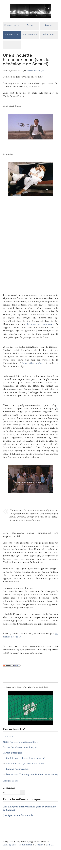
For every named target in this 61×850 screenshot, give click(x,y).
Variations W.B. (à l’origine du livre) (25, 763)
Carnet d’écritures (12, 752)
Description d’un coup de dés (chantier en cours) (32, 774)
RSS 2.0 (50, 844)
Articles (48, 25)
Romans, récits (11, 25)
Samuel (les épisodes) (17, 769)
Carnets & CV (12, 34)
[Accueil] (30, 10)
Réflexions (48, 34)
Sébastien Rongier (36, 70)
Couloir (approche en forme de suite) (25, 758)
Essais (30, 25)
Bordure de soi (10, 780)
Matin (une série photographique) (20, 742)
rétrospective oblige (31, 363)
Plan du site (9, 844)
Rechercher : (9, 787)
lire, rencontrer (30, 34)
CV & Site (8, 736)
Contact (39, 844)
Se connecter (25, 844)
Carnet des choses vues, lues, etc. (20, 747)
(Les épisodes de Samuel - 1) (18, 815)
